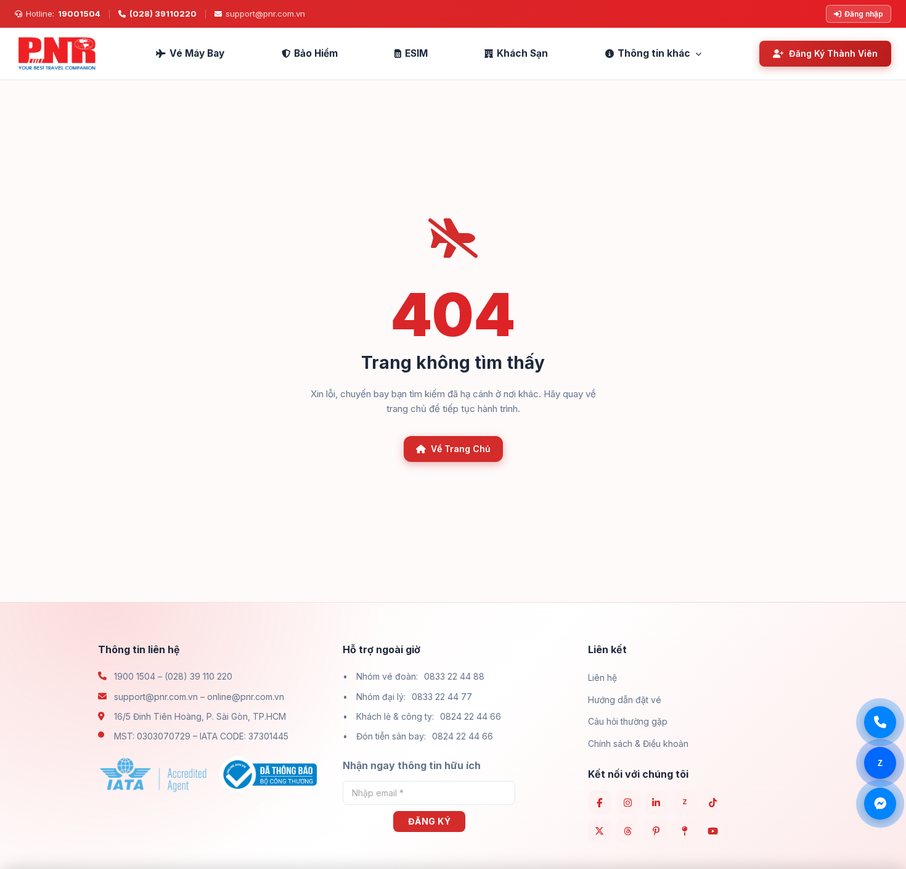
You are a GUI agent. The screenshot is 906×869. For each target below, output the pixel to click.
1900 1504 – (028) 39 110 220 (173, 676)
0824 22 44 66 (470, 716)
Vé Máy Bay (196, 53)
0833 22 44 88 (454, 676)
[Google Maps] (684, 830)
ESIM (416, 53)
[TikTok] (713, 802)
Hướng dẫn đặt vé (624, 699)
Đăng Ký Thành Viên (833, 53)
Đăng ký (429, 821)
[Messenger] (880, 804)
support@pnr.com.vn (265, 14)
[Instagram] (628, 802)
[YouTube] (713, 830)
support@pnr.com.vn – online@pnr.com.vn (199, 696)
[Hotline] (880, 722)
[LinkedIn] (656, 802)
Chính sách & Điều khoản (638, 743)
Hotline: (63, 14)
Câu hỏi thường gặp (627, 721)
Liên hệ (602, 677)
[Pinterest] (656, 830)
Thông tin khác (654, 53)
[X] (599, 830)
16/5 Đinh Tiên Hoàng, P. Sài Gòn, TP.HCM (200, 716)
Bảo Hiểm (316, 53)
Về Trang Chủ (461, 448)
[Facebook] (599, 802)
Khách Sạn (522, 53)
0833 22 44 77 (442, 696)
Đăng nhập (863, 14)
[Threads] (628, 830)
